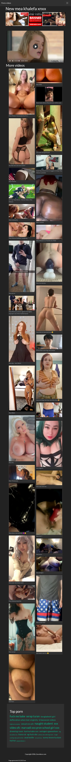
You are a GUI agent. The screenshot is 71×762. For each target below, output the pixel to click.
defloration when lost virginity (24, 720)
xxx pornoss (38, 738)
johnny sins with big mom (45, 734)
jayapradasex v (21, 741)
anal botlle (29, 737)
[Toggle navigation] (67, 3)
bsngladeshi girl (48, 716)
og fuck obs (32, 734)
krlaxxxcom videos (47, 720)
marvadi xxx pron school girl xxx (40, 727)
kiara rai (22, 734)
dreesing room (16, 731)
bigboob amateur (15, 724)
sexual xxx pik (27, 723)
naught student (44, 723)
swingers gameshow (48, 731)
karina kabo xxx (31, 731)
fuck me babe (17, 716)
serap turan (33, 716)
